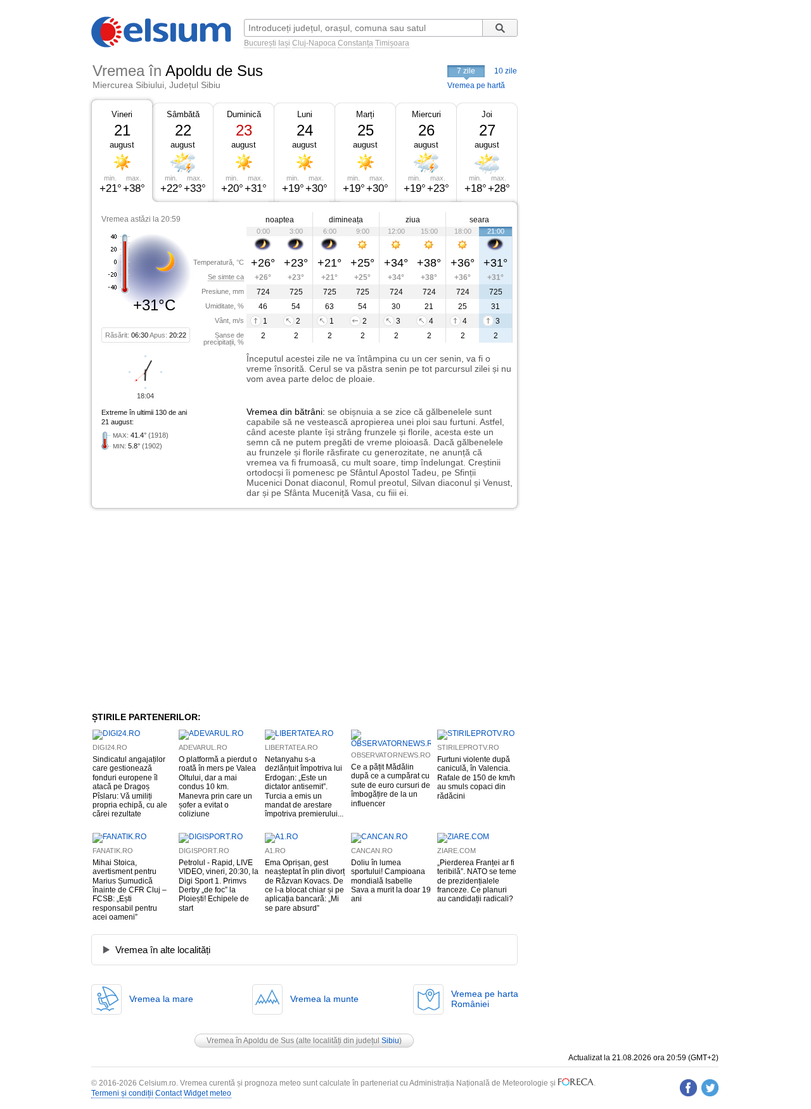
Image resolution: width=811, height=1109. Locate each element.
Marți (365, 114)
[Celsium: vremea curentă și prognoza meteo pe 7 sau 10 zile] (162, 45)
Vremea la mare (161, 999)
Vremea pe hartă (476, 85)
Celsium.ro (157, 1083)
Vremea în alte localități (162, 949)
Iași (284, 43)
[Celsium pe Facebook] (688, 1087)
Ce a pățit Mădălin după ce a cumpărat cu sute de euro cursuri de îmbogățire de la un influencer (390, 785)
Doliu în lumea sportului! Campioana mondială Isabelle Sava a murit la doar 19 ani (391, 881)
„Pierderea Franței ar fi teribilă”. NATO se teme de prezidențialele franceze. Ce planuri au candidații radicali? (476, 881)
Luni (304, 114)
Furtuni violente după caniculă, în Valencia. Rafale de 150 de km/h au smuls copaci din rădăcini (476, 778)
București (260, 43)
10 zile (505, 71)
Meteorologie (525, 1083)
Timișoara (392, 43)
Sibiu (390, 1040)
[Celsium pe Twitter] (709, 1087)
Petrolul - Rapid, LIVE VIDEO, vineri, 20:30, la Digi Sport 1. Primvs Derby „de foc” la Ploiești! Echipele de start (219, 885)
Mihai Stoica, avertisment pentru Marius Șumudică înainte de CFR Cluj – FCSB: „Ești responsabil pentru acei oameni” (130, 890)
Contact (168, 1093)
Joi (487, 114)
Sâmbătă (183, 114)
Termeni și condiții (122, 1093)
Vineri (122, 114)
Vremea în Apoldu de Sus (250, 1040)
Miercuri (426, 114)
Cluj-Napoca (314, 43)
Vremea (262, 412)
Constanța (355, 43)
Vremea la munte (324, 999)
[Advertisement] (195, 610)
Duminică (244, 114)
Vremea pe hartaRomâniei (484, 999)
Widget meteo (207, 1093)
